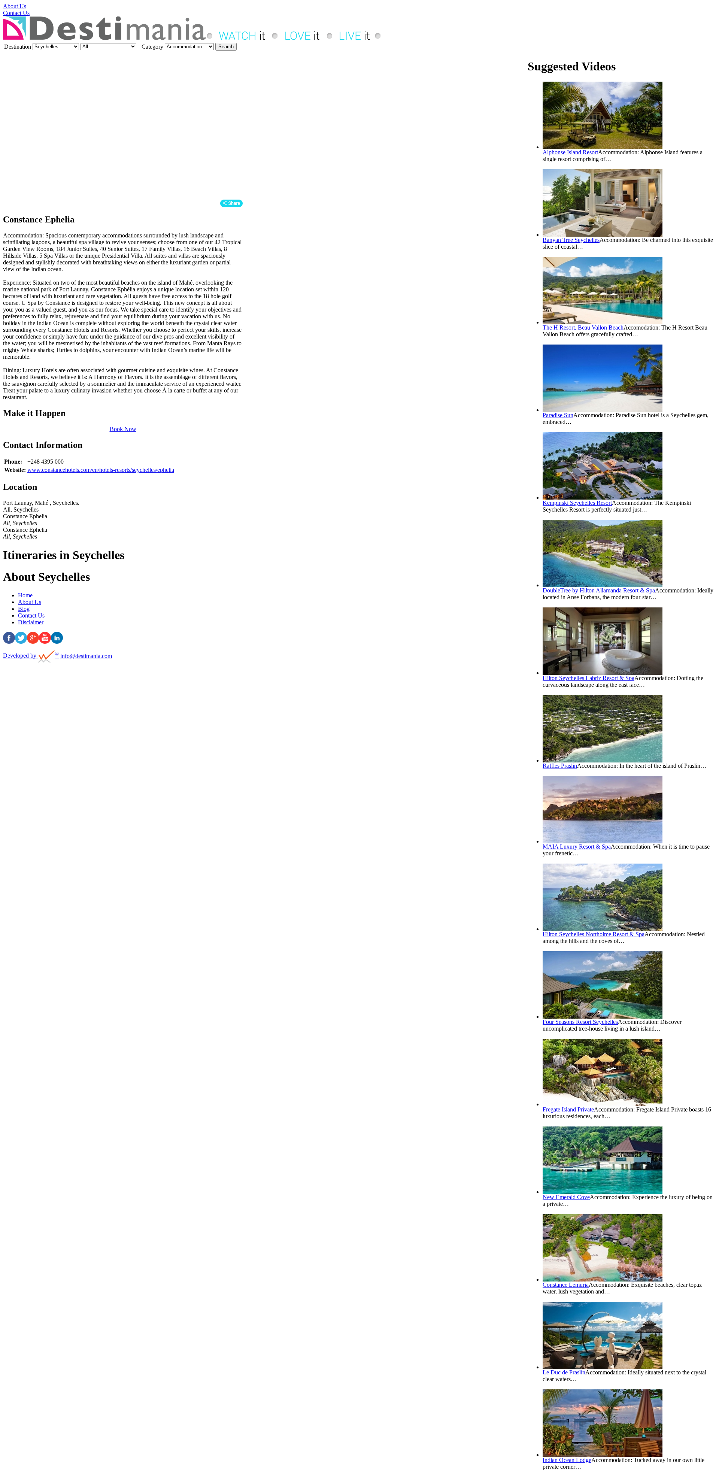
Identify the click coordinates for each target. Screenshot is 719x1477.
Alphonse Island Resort (570, 152)
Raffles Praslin (560, 765)
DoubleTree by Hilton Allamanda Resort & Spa (599, 590)
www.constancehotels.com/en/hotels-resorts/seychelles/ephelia (100, 470)
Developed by (31, 655)
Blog (24, 609)
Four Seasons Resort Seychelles (580, 1022)
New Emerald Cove (566, 1197)
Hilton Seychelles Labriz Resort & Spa (588, 678)
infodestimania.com (86, 655)
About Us (14, 6)
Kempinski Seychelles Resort (577, 503)
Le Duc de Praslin (564, 1372)
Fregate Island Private (568, 1109)
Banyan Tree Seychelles (571, 240)
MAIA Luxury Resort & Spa (577, 846)
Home (25, 595)
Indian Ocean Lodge (567, 1460)
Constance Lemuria (566, 1285)
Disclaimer (30, 622)
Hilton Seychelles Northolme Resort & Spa (593, 934)
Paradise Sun (558, 415)
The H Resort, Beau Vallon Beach (583, 327)
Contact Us (16, 13)
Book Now (123, 429)
